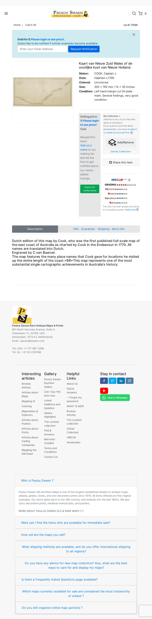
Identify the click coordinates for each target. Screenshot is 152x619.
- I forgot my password (74, 399)
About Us (72, 383)
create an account (115, 132)
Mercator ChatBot (49, 441)
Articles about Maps (30, 394)
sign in (133, 129)
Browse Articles (26, 385)
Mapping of (28, 401)
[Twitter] (112, 381)
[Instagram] (129, 381)
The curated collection (51, 423)
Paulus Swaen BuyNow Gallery (52, 383)
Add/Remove (125, 142)
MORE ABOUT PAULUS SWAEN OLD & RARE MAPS (49, 510)
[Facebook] (104, 381)
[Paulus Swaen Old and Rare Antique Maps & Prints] (70, 13)
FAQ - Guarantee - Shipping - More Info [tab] (99, 229)
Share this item (122, 162)
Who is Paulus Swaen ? (37, 480)
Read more (130, 209)
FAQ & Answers (49, 432)
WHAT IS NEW (75, 406)
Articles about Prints (30, 430)
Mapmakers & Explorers (30, 413)
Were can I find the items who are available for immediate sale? (65, 522)
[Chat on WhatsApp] (115, 397)
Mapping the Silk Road (29, 452)
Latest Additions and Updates (52, 404)
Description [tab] (35, 229)
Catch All (30, 24)
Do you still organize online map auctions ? (52, 608)
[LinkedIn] (121, 381)
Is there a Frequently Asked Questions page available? (60, 579)
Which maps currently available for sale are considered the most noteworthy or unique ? (76, 593)
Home (17, 24)
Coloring (27, 406)
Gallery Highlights (50, 415)
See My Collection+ (121, 151)
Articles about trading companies (30, 441)
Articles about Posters (30, 421)
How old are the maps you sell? (43, 535)
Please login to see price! (47, 39)
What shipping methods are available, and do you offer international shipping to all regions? (76, 549)
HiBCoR (71, 437)
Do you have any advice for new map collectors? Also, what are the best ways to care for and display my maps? (76, 565)
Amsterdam (73, 442)
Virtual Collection (73, 430)
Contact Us (51, 456)
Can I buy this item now (52, 393)
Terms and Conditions (50, 450)
